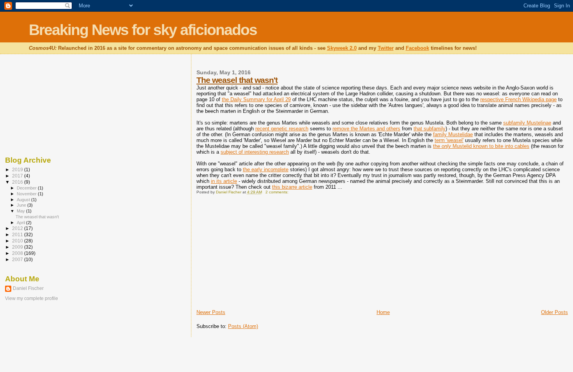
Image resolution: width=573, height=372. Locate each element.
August (24, 199)
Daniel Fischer (28, 288)
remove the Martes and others (366, 129)
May (21, 211)
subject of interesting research (255, 152)
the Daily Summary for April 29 (256, 99)
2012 (18, 228)
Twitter (386, 48)
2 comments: (277, 192)
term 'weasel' (449, 140)
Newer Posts (210, 312)
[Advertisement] (254, 254)
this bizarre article (292, 187)
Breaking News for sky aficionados (143, 29)
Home (383, 312)
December (27, 188)
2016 (18, 181)
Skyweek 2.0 (342, 48)
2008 (18, 253)
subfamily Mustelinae (527, 123)
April (21, 222)
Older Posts (554, 312)
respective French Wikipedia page (518, 99)
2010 (18, 240)
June (22, 205)
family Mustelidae (453, 134)
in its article (224, 181)
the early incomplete (265, 169)
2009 (18, 246)
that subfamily (430, 129)
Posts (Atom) (243, 326)
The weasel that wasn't (237, 79)
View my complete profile (31, 298)
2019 (18, 169)
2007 (18, 259)
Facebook (417, 48)
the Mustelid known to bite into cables (481, 146)
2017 (18, 175)
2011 (18, 234)
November (27, 193)
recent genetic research (281, 129)
